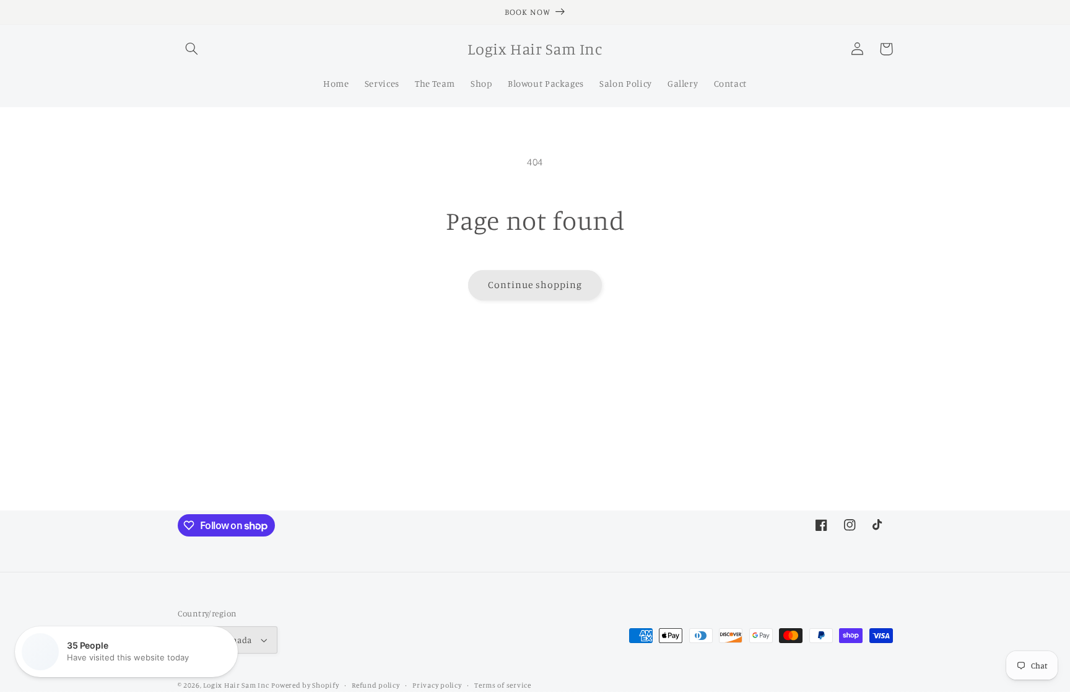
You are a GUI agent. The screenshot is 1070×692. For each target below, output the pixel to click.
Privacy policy (436, 685)
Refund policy (376, 685)
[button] (192, 49)
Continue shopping (535, 285)
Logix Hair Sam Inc (236, 685)
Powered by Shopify (305, 685)
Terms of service (502, 685)
